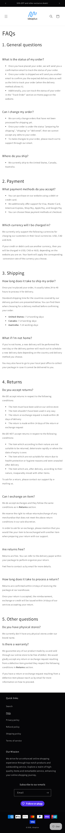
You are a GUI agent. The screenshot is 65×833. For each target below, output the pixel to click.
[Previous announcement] (5, 3)
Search (9, 706)
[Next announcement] (59, 3)
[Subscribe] (47, 792)
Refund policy (13, 726)
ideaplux (35, 827)
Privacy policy (12, 720)
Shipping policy (13, 733)
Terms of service (14, 740)
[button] (6, 16)
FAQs (8, 713)
